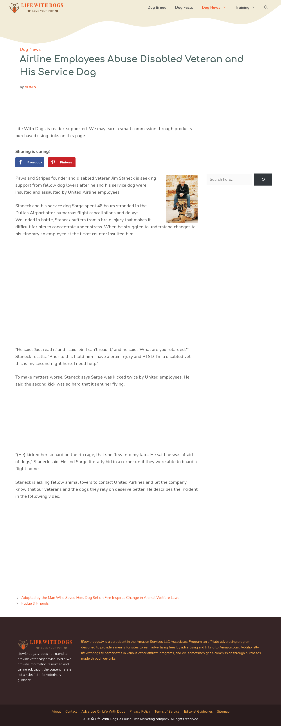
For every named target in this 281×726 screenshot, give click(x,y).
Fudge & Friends (35, 603)
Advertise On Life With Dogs (103, 711)
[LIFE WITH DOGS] (36, 7)
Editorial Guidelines (198, 711)
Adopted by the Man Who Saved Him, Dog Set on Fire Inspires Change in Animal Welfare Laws (100, 597)
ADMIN (30, 87)
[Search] (263, 180)
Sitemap (223, 711)
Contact (71, 711)
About (56, 711)
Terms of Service (167, 711)
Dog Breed (157, 7)
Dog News (211, 7)
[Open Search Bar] (266, 7)
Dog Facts (184, 7)
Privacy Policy (140, 711)
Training (242, 7)
